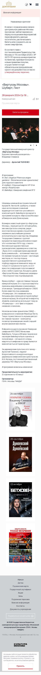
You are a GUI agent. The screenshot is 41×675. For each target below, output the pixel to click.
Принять (20, 666)
